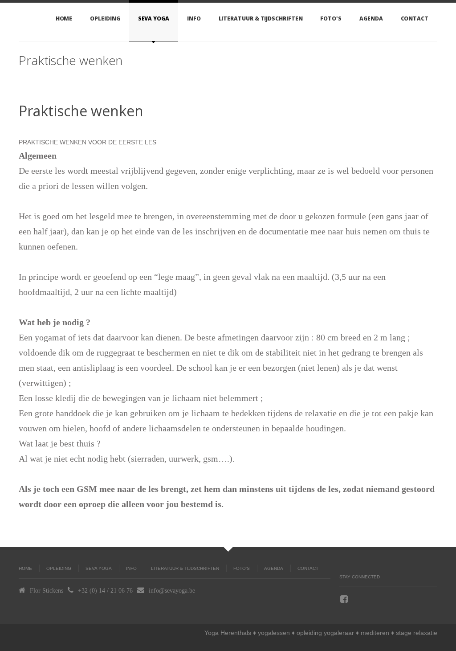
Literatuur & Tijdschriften (261, 18)
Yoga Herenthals (227, 632)
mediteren (375, 632)
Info (194, 18)
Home (64, 18)
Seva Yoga (153, 18)
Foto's (331, 18)
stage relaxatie (416, 632)
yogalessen (274, 632)
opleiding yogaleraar (325, 632)
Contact (414, 18)
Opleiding (105, 18)
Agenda (371, 18)
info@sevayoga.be (172, 590)
